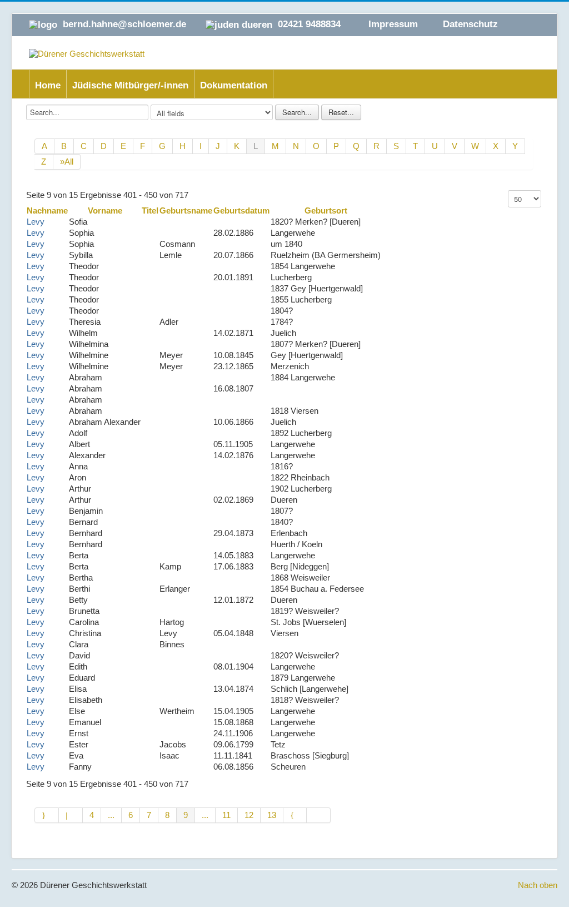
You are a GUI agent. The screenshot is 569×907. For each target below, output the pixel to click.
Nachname (47, 210)
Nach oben (537, 885)
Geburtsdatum (241, 210)
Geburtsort (326, 210)
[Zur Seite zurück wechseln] (71, 815)
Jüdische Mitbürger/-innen (130, 85)
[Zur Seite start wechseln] (46, 815)
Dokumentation (233, 85)
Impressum (393, 24)
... (111, 815)
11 (226, 815)
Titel (150, 210)
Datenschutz (470, 24)
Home (48, 85)
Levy (35, 221)
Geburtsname (185, 210)
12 (248, 815)
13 (271, 815)
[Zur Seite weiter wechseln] (295, 815)
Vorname (105, 210)
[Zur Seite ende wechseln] (319, 815)
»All (66, 161)
